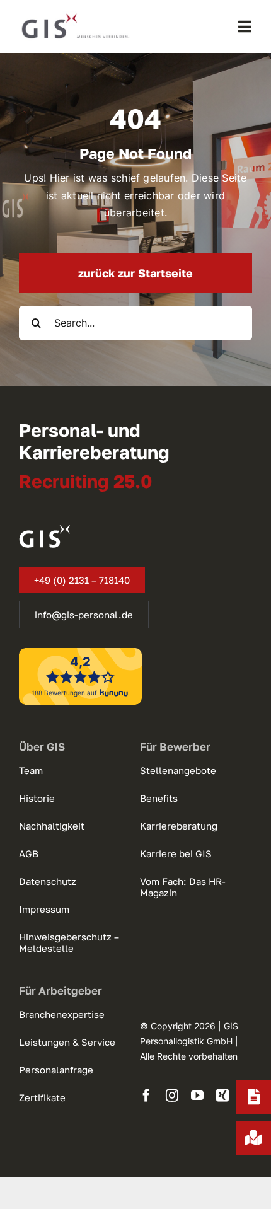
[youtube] (197, 1095)
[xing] (222, 1095)
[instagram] (172, 1095)
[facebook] (146, 1095)
